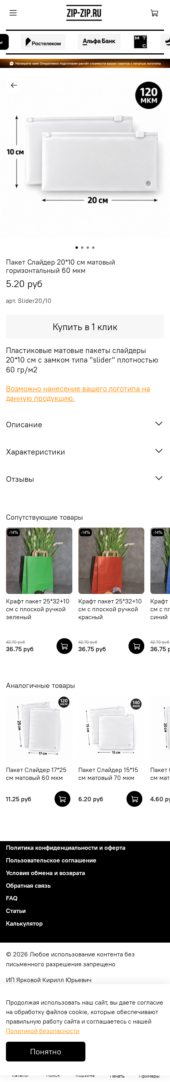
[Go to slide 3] (88, 247)
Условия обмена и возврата (45, 873)
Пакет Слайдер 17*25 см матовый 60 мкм (36, 773)
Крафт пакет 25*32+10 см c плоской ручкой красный (110, 609)
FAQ (11, 898)
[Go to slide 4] (93, 247)
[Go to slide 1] (77, 247)
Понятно (45, 1051)
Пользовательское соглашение (51, 860)
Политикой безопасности (42, 1031)
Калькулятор (24, 923)
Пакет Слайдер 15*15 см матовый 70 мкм (108, 773)
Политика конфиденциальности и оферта (65, 847)
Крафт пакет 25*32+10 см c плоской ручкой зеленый (38, 609)
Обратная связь (28, 885)
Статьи (16, 911)
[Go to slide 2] (82, 247)
